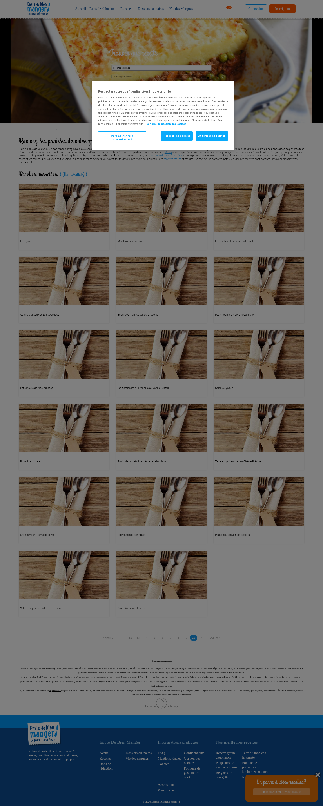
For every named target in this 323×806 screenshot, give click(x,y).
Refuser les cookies (176, 135)
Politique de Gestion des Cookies (165, 123)
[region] (163, 115)
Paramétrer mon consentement (122, 137)
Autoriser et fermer (211, 135)
